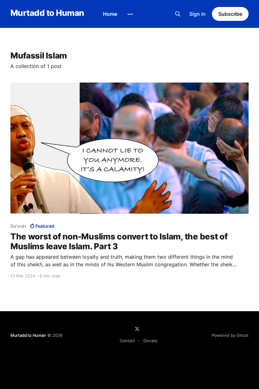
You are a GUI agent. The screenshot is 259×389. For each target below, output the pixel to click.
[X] (137, 328)
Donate (150, 340)
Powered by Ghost (230, 335)
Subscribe (230, 14)
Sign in (197, 14)
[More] (130, 14)
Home (110, 14)
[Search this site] (178, 14)
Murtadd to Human (47, 13)
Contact (127, 340)
